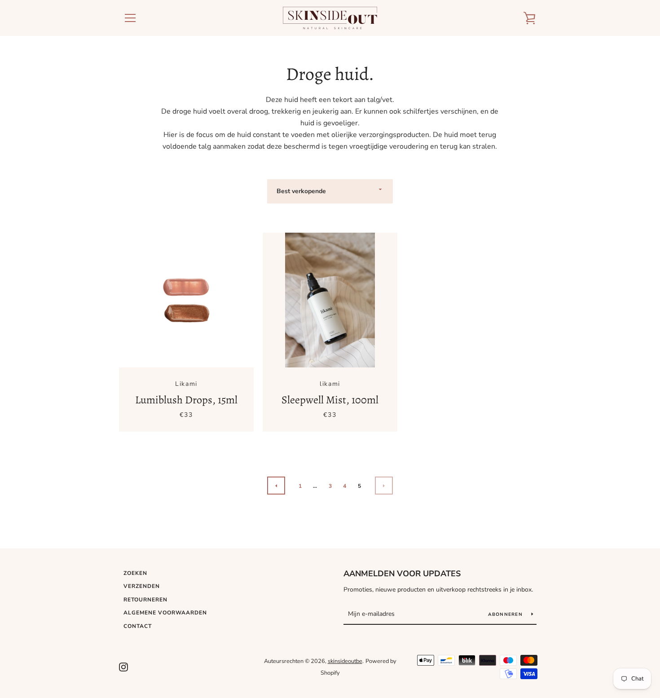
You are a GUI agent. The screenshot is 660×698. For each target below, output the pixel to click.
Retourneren (145, 599)
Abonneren (506, 614)
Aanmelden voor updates (402, 573)
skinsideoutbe (345, 661)
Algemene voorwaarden (165, 612)
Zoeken (135, 573)
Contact (137, 626)
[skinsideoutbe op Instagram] (123, 666)
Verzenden (141, 586)
